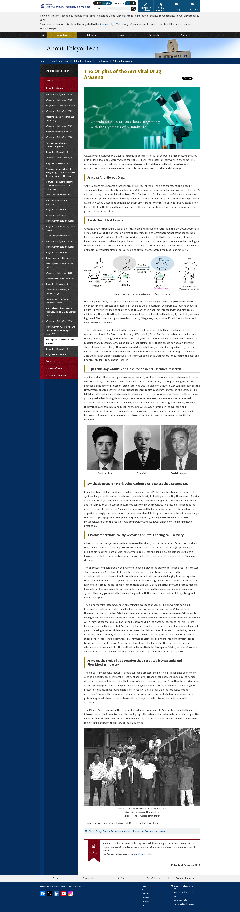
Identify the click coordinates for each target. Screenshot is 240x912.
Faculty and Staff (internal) (184, 904)
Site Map (121, 878)
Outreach (145, 901)
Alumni (176, 896)
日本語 (98, 3)
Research (145, 897)
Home (42, 60)
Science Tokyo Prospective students (183, 887)
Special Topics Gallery (143, 854)
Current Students (180, 900)
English (106, 3)
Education (146, 893)
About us (57, 878)
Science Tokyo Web (109, 24)
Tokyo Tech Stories (82, 60)
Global (144, 905)
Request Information (185, 878)
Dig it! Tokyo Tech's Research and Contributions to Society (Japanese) (127, 831)
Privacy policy (89, 878)
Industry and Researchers (183, 892)
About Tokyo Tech (60, 60)
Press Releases (153, 878)
